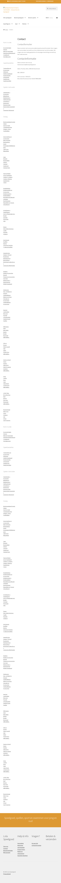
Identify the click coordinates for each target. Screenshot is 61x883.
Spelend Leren (6, 319)
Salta (4, 413)
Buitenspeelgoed (18, 17)
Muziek (5, 275)
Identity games (7, 367)
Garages (5, 217)
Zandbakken (6, 131)
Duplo (4, 144)
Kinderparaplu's (7, 194)
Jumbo (5, 378)
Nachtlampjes (6, 201)
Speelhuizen (6, 79)
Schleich (5, 234)
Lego (4, 157)
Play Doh (5, 400)
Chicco (5, 343)
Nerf (4, 396)
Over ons (5, 846)
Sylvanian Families (8, 245)
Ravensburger (6, 409)
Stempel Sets (6, 168)
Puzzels (5, 315)
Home (6, 29)
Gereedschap (6, 253)
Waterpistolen (6, 105)
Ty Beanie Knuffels (7, 247)
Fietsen (5, 49)
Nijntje (5, 243)
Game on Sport (7, 360)
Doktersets (6, 290)
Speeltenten (6, 181)
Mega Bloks (6, 151)
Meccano (5, 313)
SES (4, 417)
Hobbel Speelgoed (7, 73)
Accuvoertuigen (7, 48)
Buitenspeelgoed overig (9, 122)
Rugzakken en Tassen (8, 202)
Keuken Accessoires (8, 273)
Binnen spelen (32, 17)
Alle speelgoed (7, 17)
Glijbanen (5, 72)
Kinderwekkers (6, 195)
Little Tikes (6, 393)
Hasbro (5, 363)
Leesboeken (6, 312)
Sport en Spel (6, 125)
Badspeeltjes (6, 142)
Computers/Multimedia (9, 265)
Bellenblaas (6, 96)
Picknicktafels (6, 75)
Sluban (5, 162)
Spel (16, 24)
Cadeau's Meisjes (7, 179)
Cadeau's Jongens (7, 177)
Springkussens (7, 56)
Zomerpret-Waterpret (8, 110)
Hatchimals (6, 240)
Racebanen (6, 256)
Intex (4, 376)
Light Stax (5, 149)
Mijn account (6, 852)
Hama (4, 361)
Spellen (5, 321)
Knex (4, 380)
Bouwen (5, 159)
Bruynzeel (5, 335)
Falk (4, 348)
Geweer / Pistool (7, 255)
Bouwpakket (6, 160)
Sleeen (5, 124)
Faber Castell (6, 347)
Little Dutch (6, 385)
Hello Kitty (6, 365)
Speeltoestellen (7, 81)
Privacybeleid (7, 874)
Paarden (5, 232)
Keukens (5, 271)
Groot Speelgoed (7, 175)
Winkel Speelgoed (7, 284)
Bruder (5, 216)
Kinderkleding (6, 188)
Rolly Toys (5, 411)
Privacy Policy (21, 849)
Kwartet (5, 310)
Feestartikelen (6, 173)
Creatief (5, 164)
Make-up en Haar (7, 297)
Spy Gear (5, 278)
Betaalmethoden (8, 850)
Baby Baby (5, 330)
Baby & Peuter (6, 140)
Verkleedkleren (7, 295)
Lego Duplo (6, 383)
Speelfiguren (6, 24)
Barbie (5, 332)
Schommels (6, 77)
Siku (4, 221)
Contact (5, 848)
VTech (4, 418)
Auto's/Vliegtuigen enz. (9, 214)
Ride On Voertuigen (8, 51)
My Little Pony (6, 395)
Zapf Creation (6, 420)
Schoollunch (6, 204)
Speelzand (5, 166)
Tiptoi (4, 182)
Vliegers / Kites (7, 129)
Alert (4, 328)
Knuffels (5, 242)
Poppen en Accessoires (9, 277)
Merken (24, 24)
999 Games (6, 326)
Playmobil (5, 219)
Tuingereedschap (7, 127)
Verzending (20, 843)
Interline (5, 369)
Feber (4, 350)
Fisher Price (6, 352)
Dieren (5, 227)
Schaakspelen (6, 317)
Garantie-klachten (22, 855)
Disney (5, 345)
